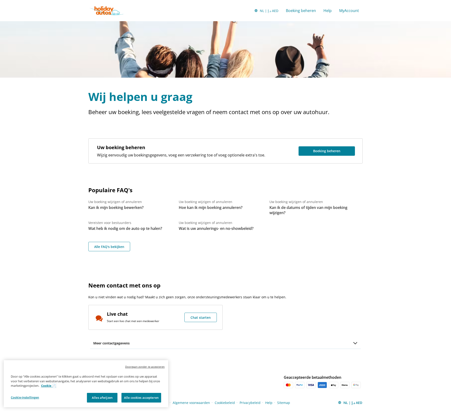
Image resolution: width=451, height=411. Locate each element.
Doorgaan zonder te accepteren (145, 366)
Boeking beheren (301, 10)
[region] (86, 383)
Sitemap (283, 402)
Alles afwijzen (102, 397)
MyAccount (349, 10)
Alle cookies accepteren (141, 397)
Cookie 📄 (48, 385)
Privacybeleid (250, 402)
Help (327, 10)
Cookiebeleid (225, 402)
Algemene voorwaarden (191, 402)
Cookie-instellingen (25, 397)
